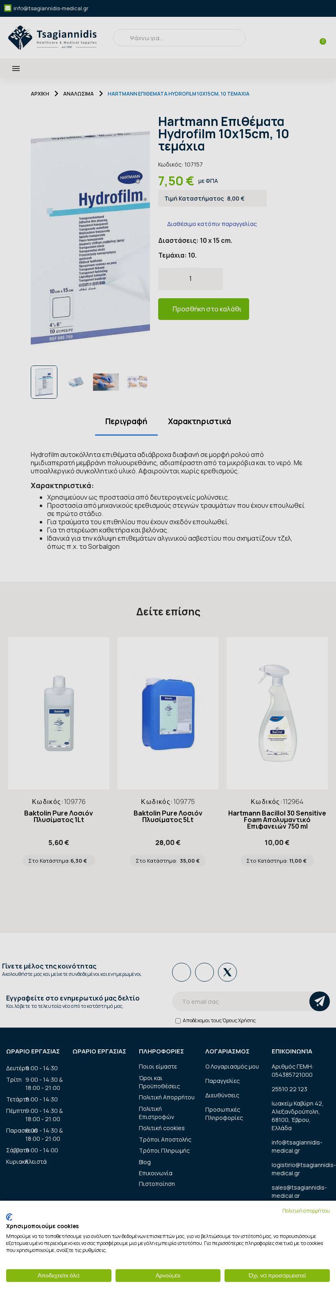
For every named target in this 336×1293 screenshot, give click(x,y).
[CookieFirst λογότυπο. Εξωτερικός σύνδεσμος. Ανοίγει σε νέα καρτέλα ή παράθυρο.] (9, 1217)
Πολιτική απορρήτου (306, 1210)
